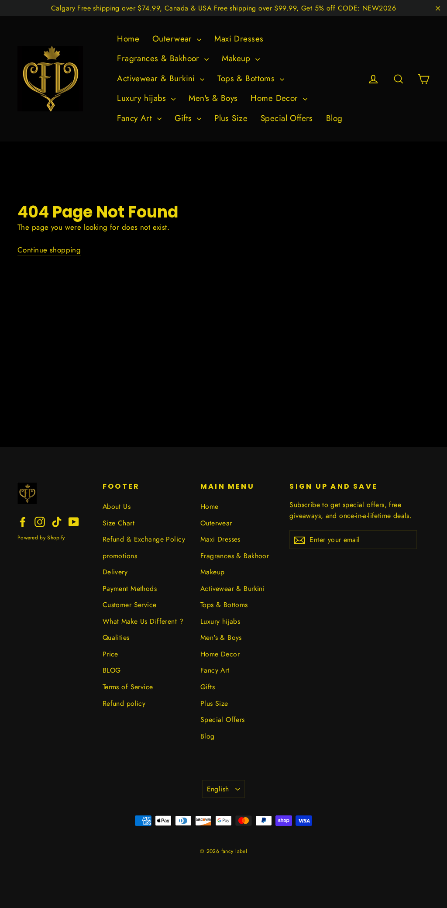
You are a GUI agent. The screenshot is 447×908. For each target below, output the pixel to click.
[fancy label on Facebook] (22, 521)
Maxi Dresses (238, 39)
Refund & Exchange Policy (144, 539)
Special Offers (287, 118)
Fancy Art (136, 118)
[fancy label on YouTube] (74, 521)
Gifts (185, 118)
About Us (117, 506)
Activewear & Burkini (157, 78)
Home (128, 39)
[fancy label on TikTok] (57, 521)
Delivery (115, 572)
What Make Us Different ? (143, 621)
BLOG (112, 670)
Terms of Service (128, 687)
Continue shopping (49, 250)
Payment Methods (130, 588)
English (218, 789)
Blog (334, 118)
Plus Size (231, 118)
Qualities (116, 637)
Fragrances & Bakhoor (159, 58)
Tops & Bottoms (247, 78)
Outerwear (173, 39)
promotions (120, 556)
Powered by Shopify (41, 538)
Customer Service (130, 605)
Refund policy (124, 703)
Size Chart (118, 523)
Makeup (237, 58)
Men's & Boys (213, 98)
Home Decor (276, 98)
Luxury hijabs (143, 98)
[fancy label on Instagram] (39, 521)
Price (110, 654)
